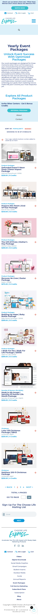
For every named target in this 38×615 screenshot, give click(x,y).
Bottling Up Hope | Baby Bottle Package (13, 315)
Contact (10, 13)
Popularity (18, 129)
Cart (32, 13)
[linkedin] (23, 546)
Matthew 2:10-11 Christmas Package (13, 473)
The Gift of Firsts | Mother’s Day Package (14, 243)
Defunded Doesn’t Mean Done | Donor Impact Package (13, 169)
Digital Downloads (19, 560)
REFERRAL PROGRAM (19, 110)
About (19, 115)
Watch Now (20, 8)
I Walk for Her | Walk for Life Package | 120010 (13, 351)
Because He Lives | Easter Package (13, 279)
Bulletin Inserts (19, 570)
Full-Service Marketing (19, 586)
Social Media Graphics (19, 563)
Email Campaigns (20, 566)
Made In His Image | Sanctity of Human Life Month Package (12, 394)
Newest (28, 129)
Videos (19, 556)
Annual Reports (19, 579)
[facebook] (14, 546)
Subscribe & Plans (19, 589)
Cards (19, 576)
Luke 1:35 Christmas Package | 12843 (10, 431)
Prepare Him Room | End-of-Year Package (13, 207)
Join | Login (22, 13)
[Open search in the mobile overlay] (19, 30)
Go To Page (13, 497)
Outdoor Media (19, 573)
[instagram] (19, 546)
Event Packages (19, 583)
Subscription (19, 593)
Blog (19, 596)
